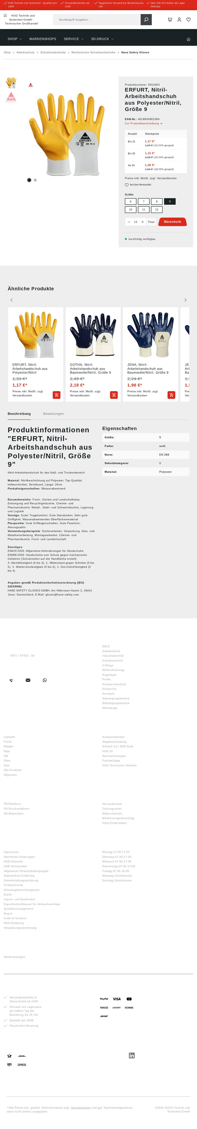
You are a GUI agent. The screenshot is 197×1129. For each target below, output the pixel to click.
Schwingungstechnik (116, 698)
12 (157, 209)
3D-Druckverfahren (16, 808)
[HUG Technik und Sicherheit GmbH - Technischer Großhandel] (21, 20)
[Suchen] (146, 19)
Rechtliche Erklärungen (19, 856)
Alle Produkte (13, 770)
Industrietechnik (113, 655)
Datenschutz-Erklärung (19, 875)
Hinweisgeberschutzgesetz (22, 889)
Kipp (7, 751)
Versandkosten (112, 803)
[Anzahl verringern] (129, 222)
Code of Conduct (15, 918)
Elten (7, 760)
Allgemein (10, 774)
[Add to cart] (56, 395)
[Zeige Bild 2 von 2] (35, 180)
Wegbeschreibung (114, 741)
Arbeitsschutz (111, 651)
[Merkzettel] (188, 19)
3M (6, 755)
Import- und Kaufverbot (19, 899)
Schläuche (109, 688)
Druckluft (108, 693)
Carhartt (9, 736)
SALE (106, 646)
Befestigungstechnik (115, 703)
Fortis (8, 741)
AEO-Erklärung (14, 922)
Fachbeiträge (111, 760)
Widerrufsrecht (112, 813)
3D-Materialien (14, 813)
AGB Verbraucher (15, 866)
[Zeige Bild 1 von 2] (29, 180)
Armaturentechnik (114, 684)
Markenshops (17, 730)
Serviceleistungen (114, 755)
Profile (106, 679)
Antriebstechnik (112, 660)
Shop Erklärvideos (114, 822)
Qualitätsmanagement (18, 908)
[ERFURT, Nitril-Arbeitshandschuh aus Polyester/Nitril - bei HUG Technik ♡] (66, 134)
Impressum (11, 851)
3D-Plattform (12, 803)
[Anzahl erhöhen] (143, 222)
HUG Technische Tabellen (119, 765)
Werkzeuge (109, 707)
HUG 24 (107, 751)
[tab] (19, 415)
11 (143, 209)
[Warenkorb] (170, 19)
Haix (7, 765)
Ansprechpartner (113, 736)
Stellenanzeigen (14, 956)
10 (130, 209)
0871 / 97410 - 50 (22, 655)
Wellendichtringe (113, 669)
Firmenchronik (13, 885)
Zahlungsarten (112, 808)
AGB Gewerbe (13, 861)
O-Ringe (108, 665)
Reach (8, 913)
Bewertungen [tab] (53, 414)
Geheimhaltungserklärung (21, 880)
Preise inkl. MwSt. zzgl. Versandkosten (151, 178)
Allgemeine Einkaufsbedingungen (26, 871)
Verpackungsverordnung (20, 927)
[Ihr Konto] (179, 19)
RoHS (8, 894)
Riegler (8, 746)
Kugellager (109, 674)
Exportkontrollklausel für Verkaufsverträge (32, 904)
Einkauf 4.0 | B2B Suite (117, 746)
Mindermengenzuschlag (118, 818)
